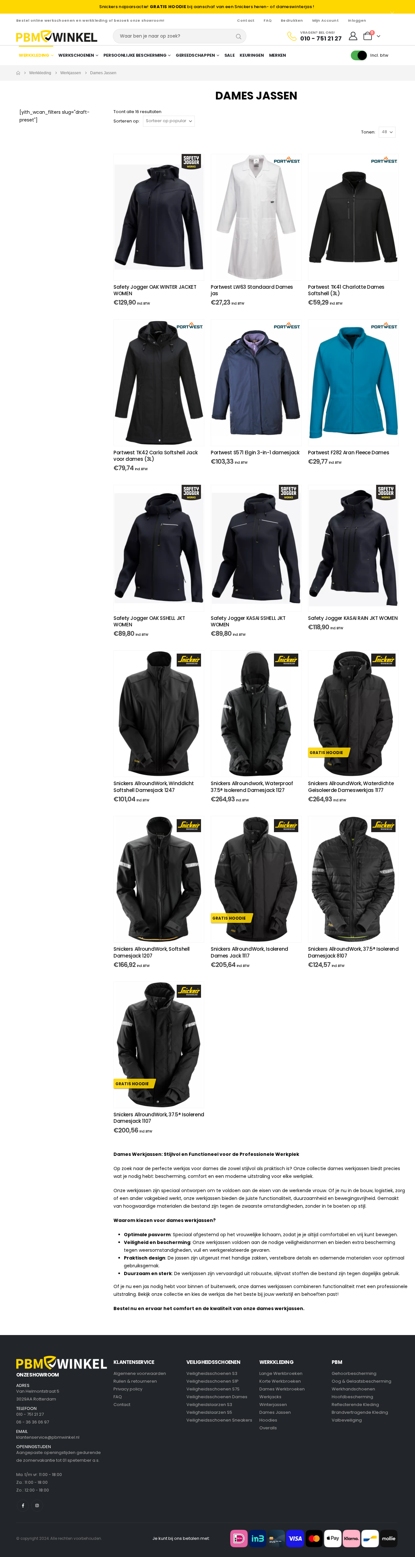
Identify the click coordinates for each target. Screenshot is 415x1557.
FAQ (268, 20)
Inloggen (357, 20)
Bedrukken (292, 20)
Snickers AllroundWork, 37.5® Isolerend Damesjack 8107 (353, 952)
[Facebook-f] (23, 1506)
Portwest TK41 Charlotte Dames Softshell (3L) (346, 290)
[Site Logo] (56, 36)
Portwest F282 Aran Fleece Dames (348, 452)
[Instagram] (37, 1506)
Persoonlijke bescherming (135, 55)
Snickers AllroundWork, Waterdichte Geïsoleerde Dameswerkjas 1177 (351, 786)
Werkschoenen (76, 55)
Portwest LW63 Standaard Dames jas (252, 290)
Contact (246, 20)
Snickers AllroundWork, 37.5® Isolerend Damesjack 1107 (158, 1117)
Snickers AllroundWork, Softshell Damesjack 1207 (151, 952)
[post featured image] (159, 217)
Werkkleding (34, 55)
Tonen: (368, 132)
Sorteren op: (126, 121)
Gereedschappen (195, 55)
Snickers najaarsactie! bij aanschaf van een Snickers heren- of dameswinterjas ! (206, 7)
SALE (229, 55)
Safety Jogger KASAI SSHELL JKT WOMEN (248, 621)
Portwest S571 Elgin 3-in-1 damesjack (255, 452)
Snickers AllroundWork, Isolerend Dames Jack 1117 (249, 952)
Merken (277, 55)
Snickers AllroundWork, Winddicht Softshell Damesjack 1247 (153, 786)
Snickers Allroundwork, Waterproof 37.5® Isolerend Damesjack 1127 (252, 786)
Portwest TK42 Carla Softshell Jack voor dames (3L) (155, 455)
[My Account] (353, 36)
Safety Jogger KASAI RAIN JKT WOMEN (352, 618)
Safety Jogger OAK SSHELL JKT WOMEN (149, 621)
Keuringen (252, 55)
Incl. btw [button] (379, 55)
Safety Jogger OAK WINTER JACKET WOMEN (154, 290)
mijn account (325, 20)
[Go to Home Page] (18, 73)
